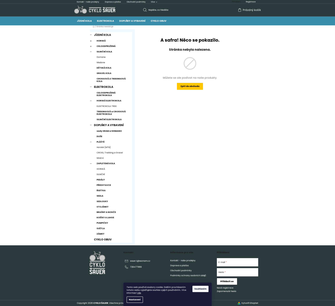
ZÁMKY (100, 233)
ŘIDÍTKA (101, 190)
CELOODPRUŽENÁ (106, 46)
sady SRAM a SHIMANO (109, 131)
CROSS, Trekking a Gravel (110, 152)
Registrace (251, 1)
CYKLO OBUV (103, 239)
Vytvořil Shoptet (249, 303)
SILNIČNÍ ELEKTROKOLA (109, 119)
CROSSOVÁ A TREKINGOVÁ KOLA (111, 80)
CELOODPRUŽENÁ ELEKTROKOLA (106, 94)
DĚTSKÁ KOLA (104, 67)
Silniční (100, 158)
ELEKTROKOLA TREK (107, 106)
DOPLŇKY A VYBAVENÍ (109, 125)
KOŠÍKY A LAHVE (105, 217)
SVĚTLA (101, 228)
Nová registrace (225, 287)
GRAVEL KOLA (104, 73)
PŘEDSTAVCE (104, 185)
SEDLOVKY (102, 201)
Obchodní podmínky (136, 2)
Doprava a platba (113, 2)
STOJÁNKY (102, 206)
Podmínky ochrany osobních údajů (188, 275)
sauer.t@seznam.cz (140, 260)
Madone (101, 62)
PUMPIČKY (102, 222)
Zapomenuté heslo (226, 291)
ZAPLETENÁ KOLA (106, 163)
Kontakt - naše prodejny (88, 2)
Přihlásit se (227, 281)
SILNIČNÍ (101, 174)
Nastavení (135, 299)
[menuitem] (84, 20)
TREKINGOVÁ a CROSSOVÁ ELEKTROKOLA (111, 113)
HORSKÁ (101, 40)
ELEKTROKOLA (103, 87)
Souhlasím (200, 288)
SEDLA (100, 195)
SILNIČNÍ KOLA (104, 51)
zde (139, 292)
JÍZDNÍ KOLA (102, 35)
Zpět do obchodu (189, 86)
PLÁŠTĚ (101, 141)
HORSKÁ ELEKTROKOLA (109, 100)
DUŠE (99, 136)
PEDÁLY (101, 179)
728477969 (136, 266)
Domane (101, 57)
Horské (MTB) (104, 147)
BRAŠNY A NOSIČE (106, 212)
